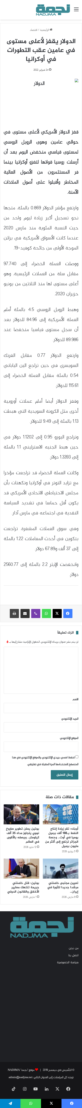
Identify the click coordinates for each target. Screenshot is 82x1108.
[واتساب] (46, 613)
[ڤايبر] (35, 613)
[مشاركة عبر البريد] (25, 613)
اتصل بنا (73, 955)
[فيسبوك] (67, 613)
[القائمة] (76, 11)
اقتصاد (33, 30)
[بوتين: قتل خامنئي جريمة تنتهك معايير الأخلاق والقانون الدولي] (21, 869)
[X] (57, 613)
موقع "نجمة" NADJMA (21, 1070)
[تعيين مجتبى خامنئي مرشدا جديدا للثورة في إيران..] (60, 869)
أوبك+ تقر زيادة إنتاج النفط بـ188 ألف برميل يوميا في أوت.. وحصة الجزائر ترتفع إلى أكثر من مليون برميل (61, 837)
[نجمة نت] (52, 9)
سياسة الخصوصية (68, 962)
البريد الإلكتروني (69, 718)
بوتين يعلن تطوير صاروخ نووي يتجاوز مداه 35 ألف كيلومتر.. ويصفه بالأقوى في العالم (22, 835)
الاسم (75, 699)
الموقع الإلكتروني (69, 738)
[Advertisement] (41, 1013)
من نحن (74, 948)
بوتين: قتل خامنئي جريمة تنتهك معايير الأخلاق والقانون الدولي (23, 887)
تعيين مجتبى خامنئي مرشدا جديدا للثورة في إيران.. (62, 887)
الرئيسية (45, 30)
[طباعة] (14, 613)
